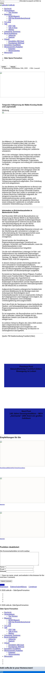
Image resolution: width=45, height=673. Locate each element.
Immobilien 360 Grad (16, 645)
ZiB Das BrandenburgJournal (19, 622)
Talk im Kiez (12, 631)
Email (2, 569)
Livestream (33, 587)
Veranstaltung (21, 467)
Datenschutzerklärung (18, 587)
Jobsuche (12, 639)
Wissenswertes (14, 654)
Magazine (8, 618)
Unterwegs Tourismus (12, 635)
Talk (5, 628)
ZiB (9, 624)
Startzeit (11, 641)
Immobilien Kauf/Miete (12, 649)
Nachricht (13, 66)
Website (3, 571)
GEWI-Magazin (14, 620)
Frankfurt (4, 66)
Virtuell (6, 643)
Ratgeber (11, 652)
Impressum (4, 587)
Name (3, 567)
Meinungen (8, 656)
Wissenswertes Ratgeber (13, 650)
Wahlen (11, 633)
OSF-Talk (11, 629)
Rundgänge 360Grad (16, 647)
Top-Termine (15, 467)
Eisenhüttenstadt (4, 467)
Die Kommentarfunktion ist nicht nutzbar (15, 551)
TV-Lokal (7, 626)
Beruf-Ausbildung (10, 637)
